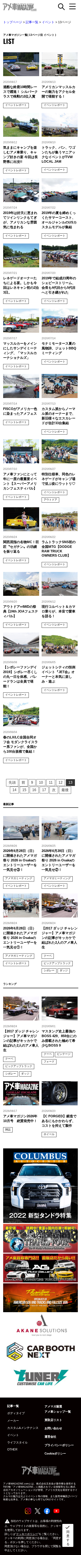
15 (24, 790)
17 (44, 790)
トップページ (12, 22)
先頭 (12, 782)
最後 (65, 790)
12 (60, 782)
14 (14, 790)
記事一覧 (32, 22)
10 (41, 782)
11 (51, 782)
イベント (48, 22)
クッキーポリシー (27, 1534)
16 (34, 790)
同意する (67, 1535)
